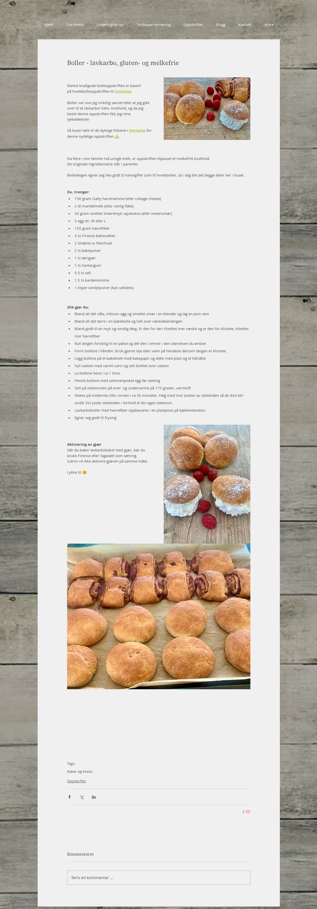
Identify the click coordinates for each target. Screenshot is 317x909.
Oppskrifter (76, 781)
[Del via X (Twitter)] (81, 797)
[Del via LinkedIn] (93, 797)
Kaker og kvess (79, 771)
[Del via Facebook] (69, 797)
